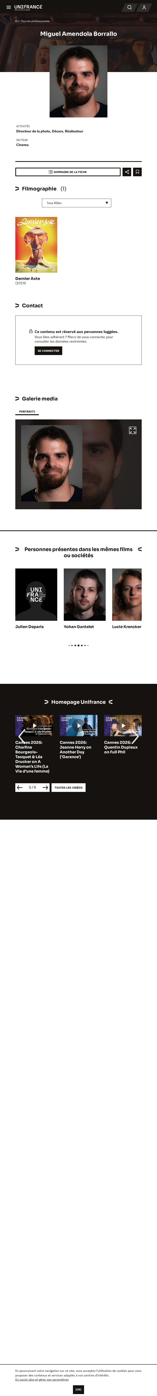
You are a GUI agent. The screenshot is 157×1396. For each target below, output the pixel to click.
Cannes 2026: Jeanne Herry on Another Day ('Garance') (75, 749)
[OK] (78, 1389)
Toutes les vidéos (69, 787)
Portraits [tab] (27, 411)
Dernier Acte (27, 278)
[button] (132, 431)
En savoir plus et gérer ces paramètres (42, 1379)
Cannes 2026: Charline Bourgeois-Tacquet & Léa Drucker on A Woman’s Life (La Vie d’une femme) (32, 757)
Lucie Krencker (126, 626)
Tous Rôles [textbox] (54, 203)
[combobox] (76, 203)
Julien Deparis (29, 626)
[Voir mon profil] (144, 7)
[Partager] (127, 172)
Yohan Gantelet (79, 626)
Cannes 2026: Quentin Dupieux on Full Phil (121, 747)
